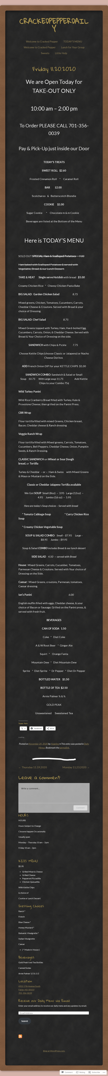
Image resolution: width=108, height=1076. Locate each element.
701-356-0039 (25, 993)
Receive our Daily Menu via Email (44, 1000)
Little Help (61, 53)
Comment (80, 808)
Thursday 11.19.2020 (32, 767)
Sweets (45, 53)
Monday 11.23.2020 (76, 767)
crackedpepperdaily (54, 25)
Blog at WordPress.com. (54, 1051)
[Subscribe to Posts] (20, 1037)
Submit (24, 1021)
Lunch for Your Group (72, 47)
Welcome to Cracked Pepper (42, 41)
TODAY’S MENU (72, 41)
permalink (64, 747)
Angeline (55, 743)
